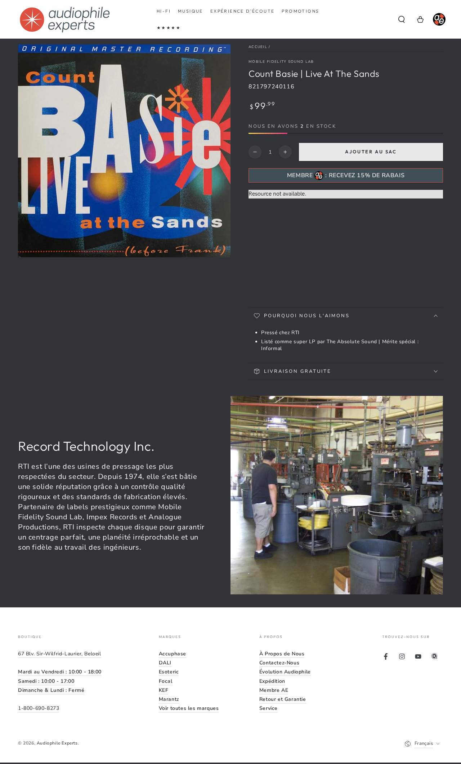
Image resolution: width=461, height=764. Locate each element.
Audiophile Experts (57, 743)
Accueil (258, 46)
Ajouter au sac (371, 151)
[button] (401, 19)
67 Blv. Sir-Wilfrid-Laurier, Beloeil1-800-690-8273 (60, 681)
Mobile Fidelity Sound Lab (281, 61)
